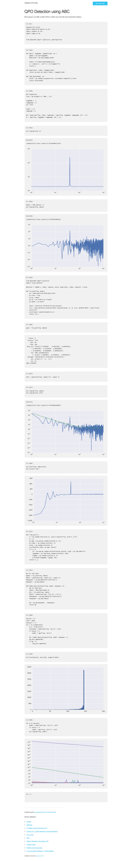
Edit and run (100, 3)
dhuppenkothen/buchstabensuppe (45, 812)
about (42, 856)
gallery (38, 856)
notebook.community (31, 3)
